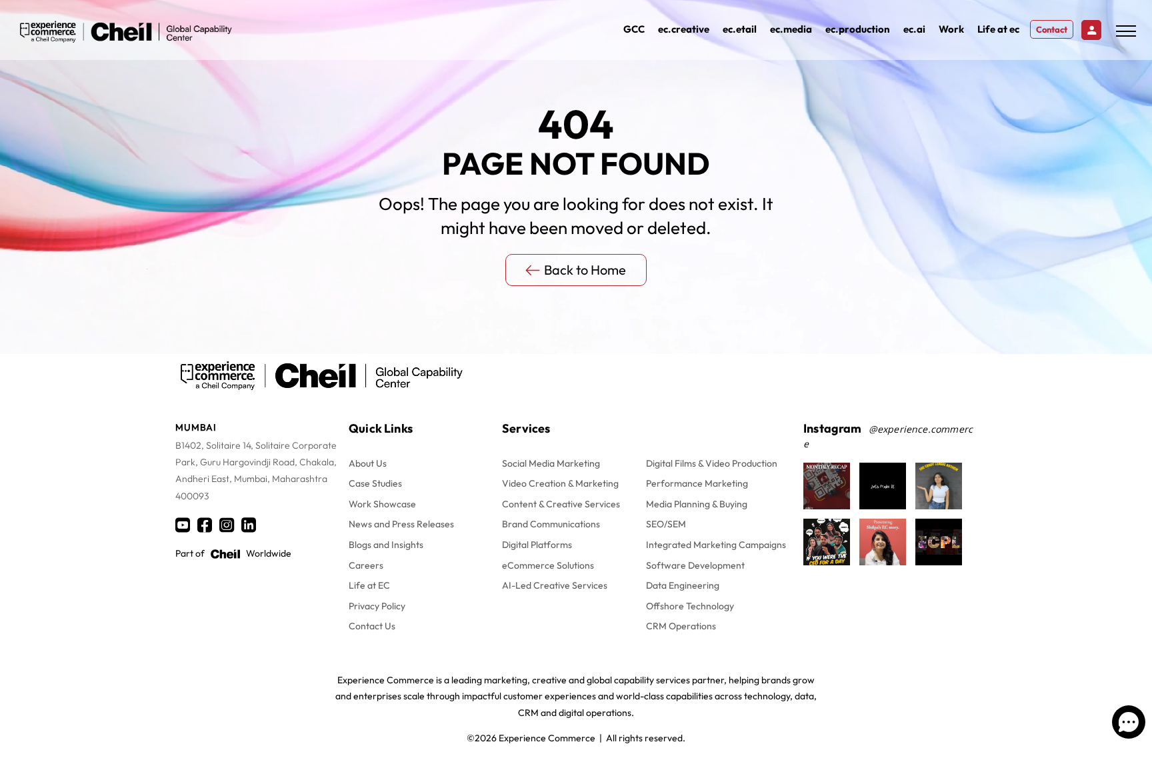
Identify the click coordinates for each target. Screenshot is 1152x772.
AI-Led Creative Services (554, 585)
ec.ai (914, 29)
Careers (366, 565)
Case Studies (375, 483)
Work (951, 29)
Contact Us (372, 626)
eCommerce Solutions (548, 565)
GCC (634, 29)
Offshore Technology (690, 606)
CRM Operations (681, 626)
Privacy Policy (377, 606)
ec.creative (683, 29)
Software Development (695, 565)
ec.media (791, 29)
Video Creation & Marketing (560, 483)
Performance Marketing (697, 483)
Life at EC (369, 585)
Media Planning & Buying (696, 504)
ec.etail (740, 29)
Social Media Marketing (551, 463)
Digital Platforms (537, 545)
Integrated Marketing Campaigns (716, 545)
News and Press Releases (401, 524)
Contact (1051, 29)
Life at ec (998, 29)
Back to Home (585, 269)
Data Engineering (682, 585)
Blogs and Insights (386, 545)
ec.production (857, 29)
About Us (368, 463)
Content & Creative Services (561, 504)
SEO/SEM (666, 524)
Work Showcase (382, 504)
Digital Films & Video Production (711, 463)
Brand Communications (551, 524)
